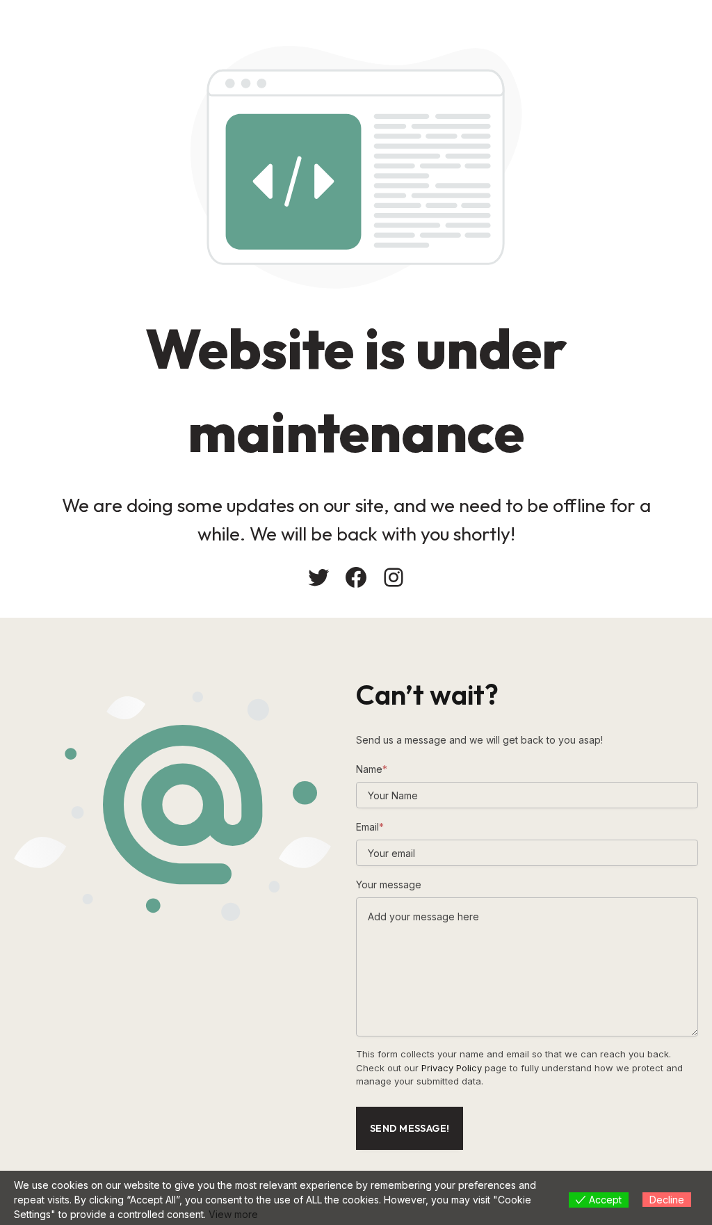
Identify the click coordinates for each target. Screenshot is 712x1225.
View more (233, 1214)
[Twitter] (318, 577)
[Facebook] (356, 577)
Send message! (409, 1128)
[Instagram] (393, 577)
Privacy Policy (451, 1067)
